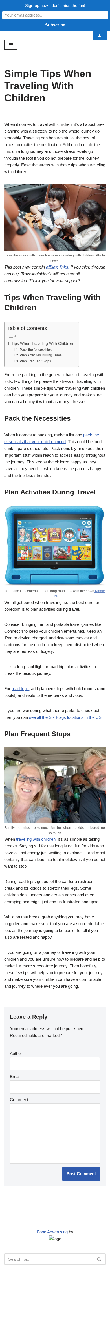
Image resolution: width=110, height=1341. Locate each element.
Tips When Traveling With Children (42, 344)
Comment (19, 1099)
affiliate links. (57, 267)
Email (15, 1076)
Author (16, 1053)
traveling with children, (36, 839)
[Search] (99, 1259)
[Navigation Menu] (10, 45)
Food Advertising (52, 1232)
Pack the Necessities (35, 350)
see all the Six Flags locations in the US (65, 717)
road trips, (21, 688)
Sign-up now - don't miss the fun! (55, 5)
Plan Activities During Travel (41, 355)
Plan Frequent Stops (35, 361)
